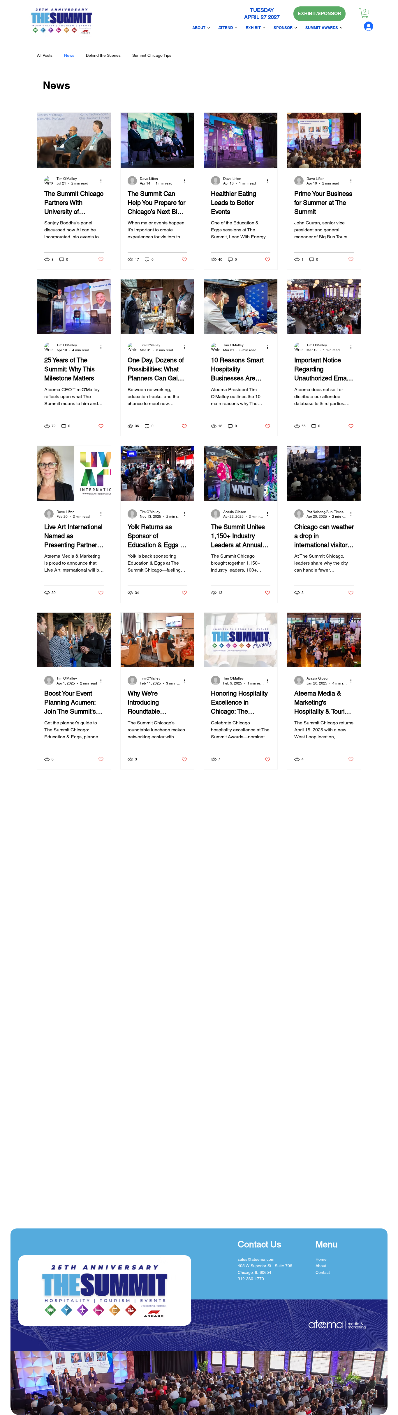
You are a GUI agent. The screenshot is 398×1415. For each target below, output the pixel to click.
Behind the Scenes (103, 55)
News (69, 55)
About (321, 1265)
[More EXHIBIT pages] (264, 27)
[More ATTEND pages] (236, 27)
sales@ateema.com (256, 1259)
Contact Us (259, 1244)
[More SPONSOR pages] (295, 27)
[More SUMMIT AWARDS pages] (341, 27)
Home (321, 1259)
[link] (365, 13)
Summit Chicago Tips (151, 55)
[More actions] (102, 180)
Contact (323, 1272)
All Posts (44, 55)
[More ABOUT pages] (208, 27)
